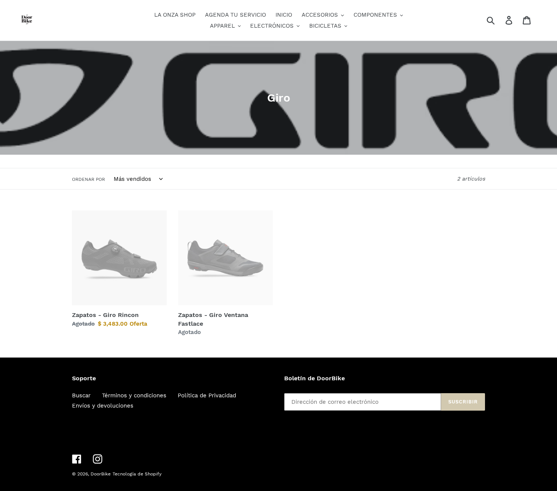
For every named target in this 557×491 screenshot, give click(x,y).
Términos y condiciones (134, 395)
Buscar (81, 395)
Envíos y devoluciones (102, 405)
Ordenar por (88, 179)
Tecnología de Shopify (137, 474)
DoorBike (101, 474)
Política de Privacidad (207, 395)
